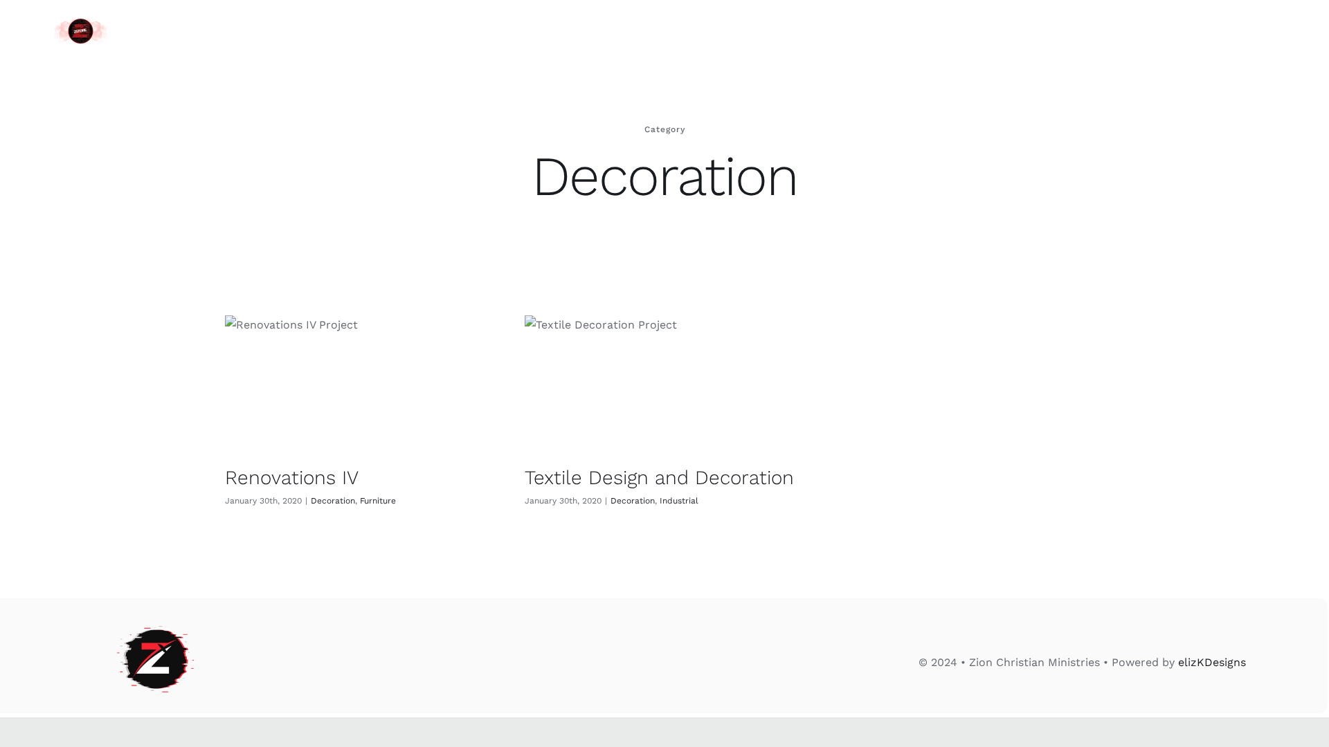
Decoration (333, 501)
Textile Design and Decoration (659, 477)
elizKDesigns (1212, 662)
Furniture (378, 501)
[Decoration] (364, 379)
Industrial (679, 501)
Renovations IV (292, 477)
